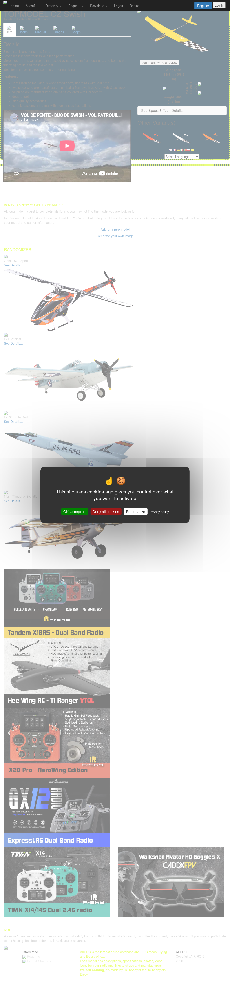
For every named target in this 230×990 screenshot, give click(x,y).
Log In (219, 5)
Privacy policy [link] (159, 511)
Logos (118, 5)
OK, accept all (74, 511)
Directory (52, 5)
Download (97, 5)
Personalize (135, 511)
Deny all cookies (106, 511)
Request (74, 5)
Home (14, 5)
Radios (134, 5)
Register (203, 5)
